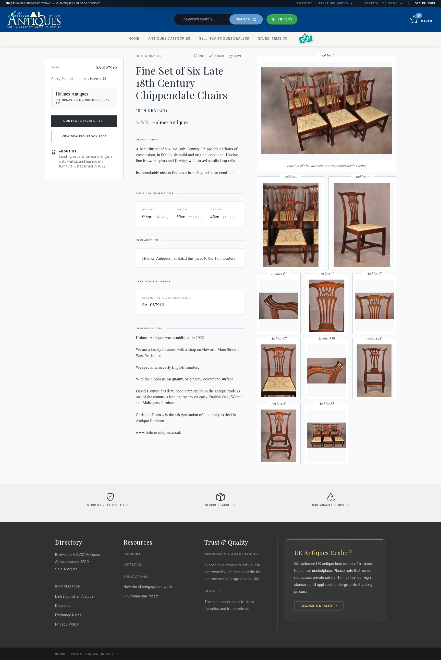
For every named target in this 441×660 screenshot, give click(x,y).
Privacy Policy (67, 624)
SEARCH (243, 19)
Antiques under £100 (72, 562)
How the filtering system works (149, 587)
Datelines (62, 606)
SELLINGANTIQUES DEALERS (224, 38)
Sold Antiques (66, 569)
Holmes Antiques (170, 122)
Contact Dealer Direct (84, 121)
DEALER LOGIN (425, 3)
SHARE (220, 56)
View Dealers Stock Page (84, 136)
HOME (133, 38)
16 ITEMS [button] (391, 3)
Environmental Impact (141, 596)
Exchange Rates (68, 615)
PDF (202, 56)
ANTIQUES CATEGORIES (169, 38)
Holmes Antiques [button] (72, 94)
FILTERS (285, 19)
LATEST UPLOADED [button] (332, 3)
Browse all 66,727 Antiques (77, 555)
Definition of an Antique (74, 596)
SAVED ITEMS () (273, 38)
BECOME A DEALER (317, 606)
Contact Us (133, 564)
